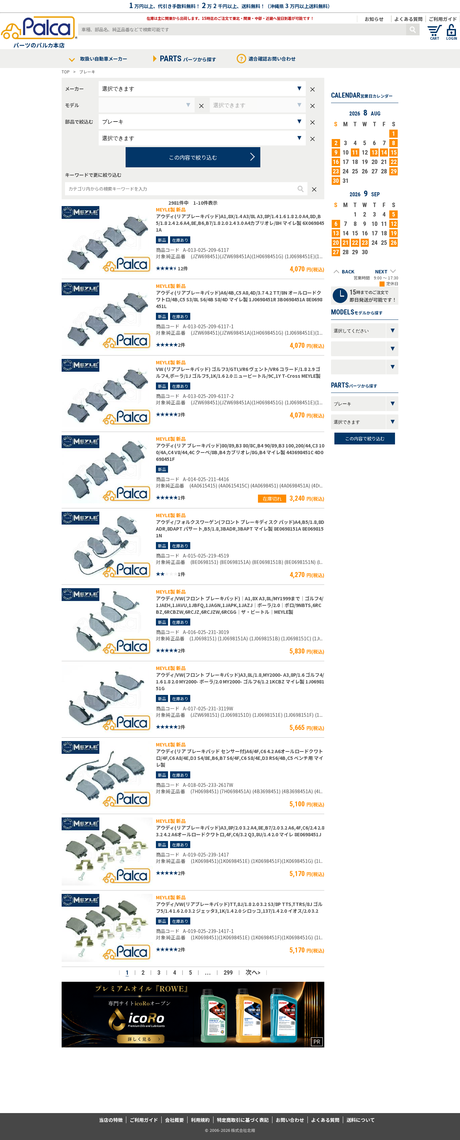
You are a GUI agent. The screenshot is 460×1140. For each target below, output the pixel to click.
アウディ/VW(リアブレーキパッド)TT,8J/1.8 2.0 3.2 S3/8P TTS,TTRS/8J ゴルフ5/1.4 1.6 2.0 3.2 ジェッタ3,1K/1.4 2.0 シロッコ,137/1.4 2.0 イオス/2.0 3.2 (239, 907)
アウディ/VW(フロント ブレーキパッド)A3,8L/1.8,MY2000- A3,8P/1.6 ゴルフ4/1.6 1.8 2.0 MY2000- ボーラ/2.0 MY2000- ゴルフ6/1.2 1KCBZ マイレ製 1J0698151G (240, 681)
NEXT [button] (381, 271)
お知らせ (374, 18)
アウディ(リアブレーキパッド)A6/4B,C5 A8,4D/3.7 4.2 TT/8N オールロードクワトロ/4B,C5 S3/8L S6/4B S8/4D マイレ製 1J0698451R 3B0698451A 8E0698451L (239, 299)
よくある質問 (408, 18)
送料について (361, 1119)
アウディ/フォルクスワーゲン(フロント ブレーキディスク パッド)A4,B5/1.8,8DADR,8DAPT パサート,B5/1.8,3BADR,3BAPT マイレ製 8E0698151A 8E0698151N (240, 528)
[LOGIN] (451, 27)
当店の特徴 (111, 1119)
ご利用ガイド (443, 18)
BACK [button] (348, 271)
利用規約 (200, 1119)
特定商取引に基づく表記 (243, 1119)
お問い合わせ (290, 1119)
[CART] (434, 27)
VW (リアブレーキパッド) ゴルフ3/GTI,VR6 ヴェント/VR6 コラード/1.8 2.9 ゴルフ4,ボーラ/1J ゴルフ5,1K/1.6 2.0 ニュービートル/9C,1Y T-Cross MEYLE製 (238, 372)
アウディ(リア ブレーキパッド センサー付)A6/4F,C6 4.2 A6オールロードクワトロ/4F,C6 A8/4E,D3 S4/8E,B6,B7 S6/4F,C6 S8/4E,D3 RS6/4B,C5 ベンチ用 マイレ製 (239, 758)
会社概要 (174, 1119)
